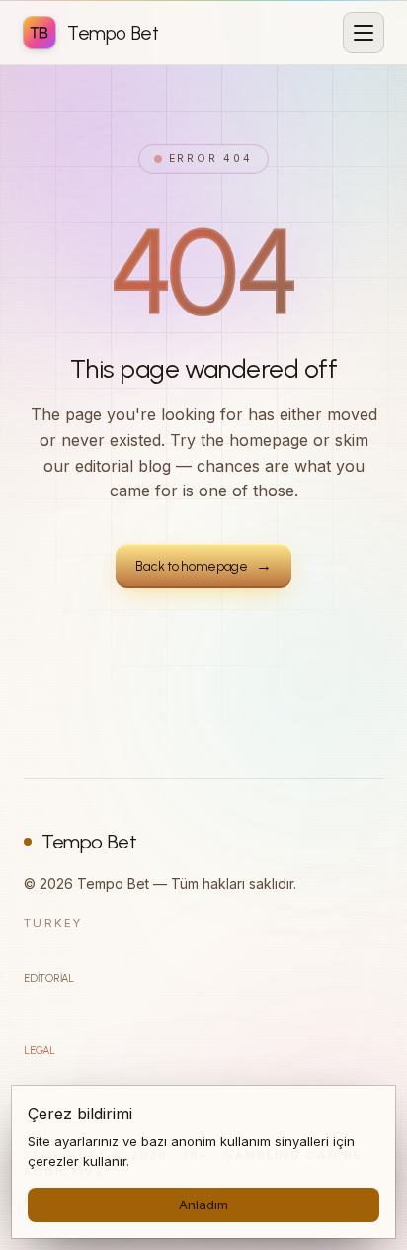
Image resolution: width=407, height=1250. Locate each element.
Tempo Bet (88, 841)
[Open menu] (363, 32)
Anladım (203, 1204)
